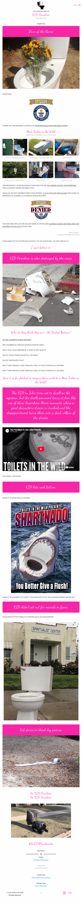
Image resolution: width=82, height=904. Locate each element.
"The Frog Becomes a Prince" (41, 878)
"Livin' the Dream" (41, 886)
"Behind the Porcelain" (41, 860)
